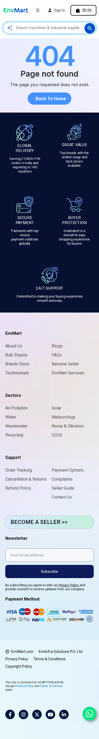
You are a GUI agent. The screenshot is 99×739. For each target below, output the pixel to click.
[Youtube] (50, 714)
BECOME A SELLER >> (39, 522)
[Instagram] (23, 714)
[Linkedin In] (64, 714)
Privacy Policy (69, 585)
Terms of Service (51, 685)
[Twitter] (37, 714)
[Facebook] (10, 714)
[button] (49, 98)
